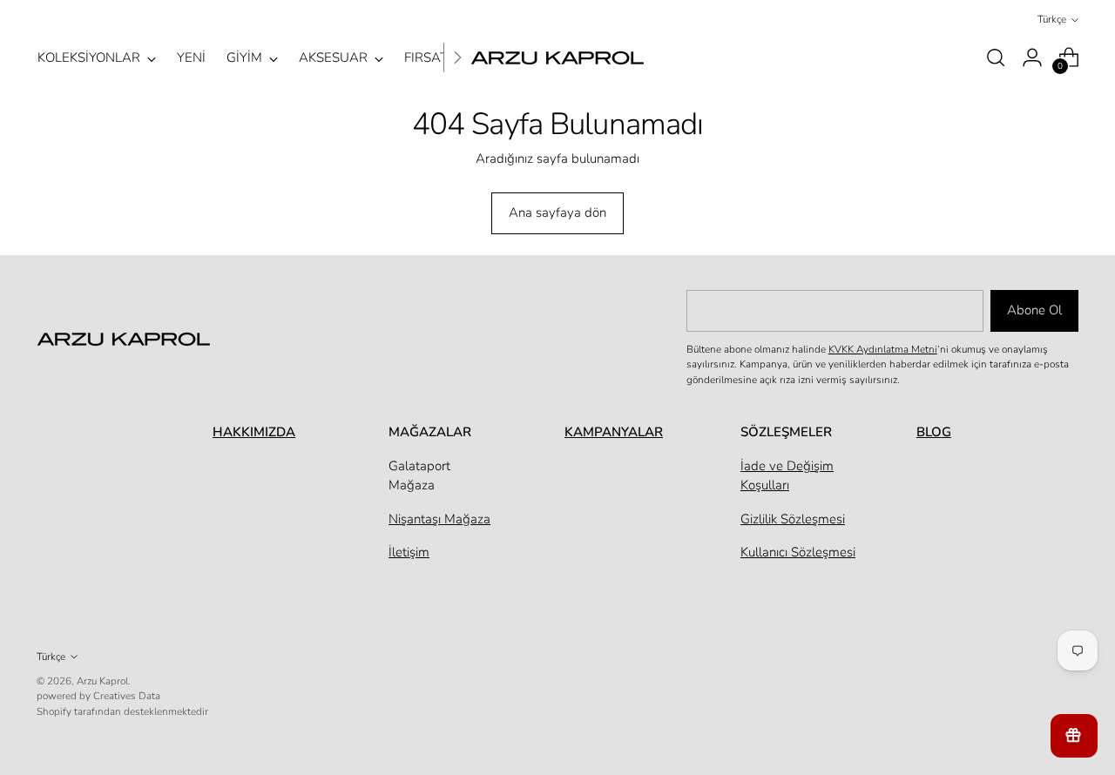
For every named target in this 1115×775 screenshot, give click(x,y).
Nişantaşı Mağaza (439, 519)
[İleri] (457, 57)
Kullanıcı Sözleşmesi (797, 552)
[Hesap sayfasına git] (1032, 57)
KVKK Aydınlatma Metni (882, 349)
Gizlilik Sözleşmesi (792, 519)
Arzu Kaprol (102, 681)
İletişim (409, 552)
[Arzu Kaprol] (557, 58)
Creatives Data (126, 696)
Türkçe (1051, 19)
